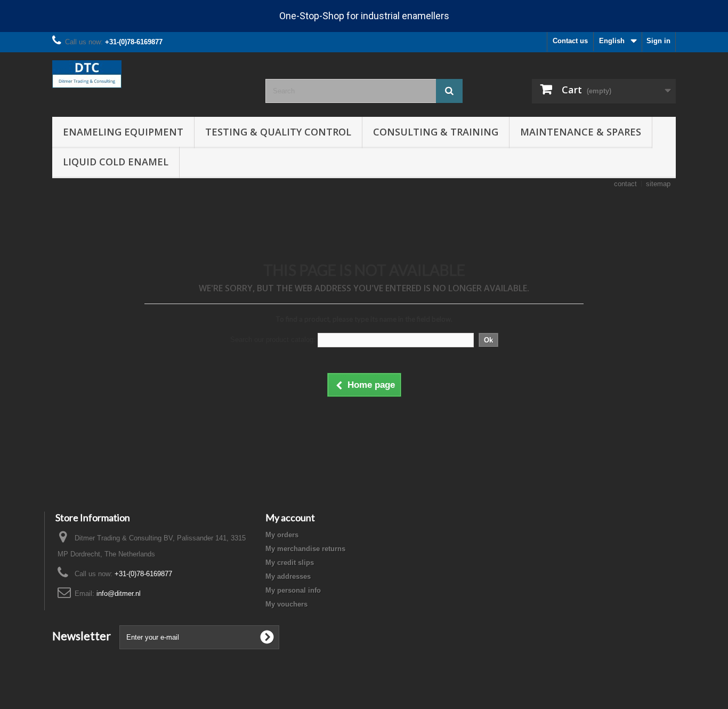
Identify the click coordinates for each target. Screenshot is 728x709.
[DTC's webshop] (150, 74)
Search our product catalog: (273, 340)
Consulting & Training (435, 131)
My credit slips (289, 563)
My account (290, 517)
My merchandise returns (305, 549)
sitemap (658, 184)
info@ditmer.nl (118, 593)
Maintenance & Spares (580, 131)
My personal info (293, 590)
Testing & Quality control (278, 131)
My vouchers (286, 604)
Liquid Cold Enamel (115, 161)
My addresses (288, 576)
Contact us (570, 41)
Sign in (658, 41)
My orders (281, 535)
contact (625, 184)
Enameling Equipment (123, 131)
